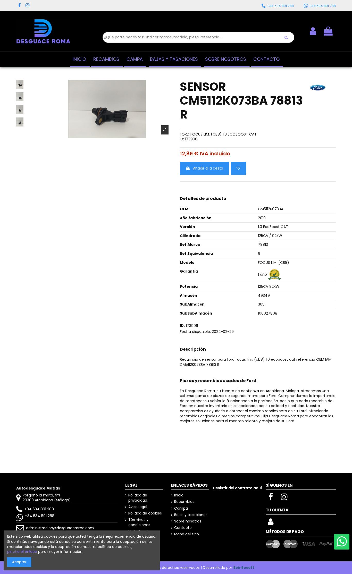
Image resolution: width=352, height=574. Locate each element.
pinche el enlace (22, 551)
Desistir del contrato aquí (237, 488)
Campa (181, 508)
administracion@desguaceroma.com (60, 527)
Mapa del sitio (186, 534)
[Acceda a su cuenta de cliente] (271, 523)
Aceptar (19, 561)
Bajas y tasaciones (190, 514)
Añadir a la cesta (208, 168)
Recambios (184, 501)
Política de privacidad (137, 498)
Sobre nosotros (187, 521)
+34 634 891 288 (39, 509)
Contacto (183, 527)
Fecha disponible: (195, 331)
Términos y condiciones (139, 522)
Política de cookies (145, 513)
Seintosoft (243, 567)
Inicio (178, 495)
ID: (182, 139)
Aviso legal (137, 506)
